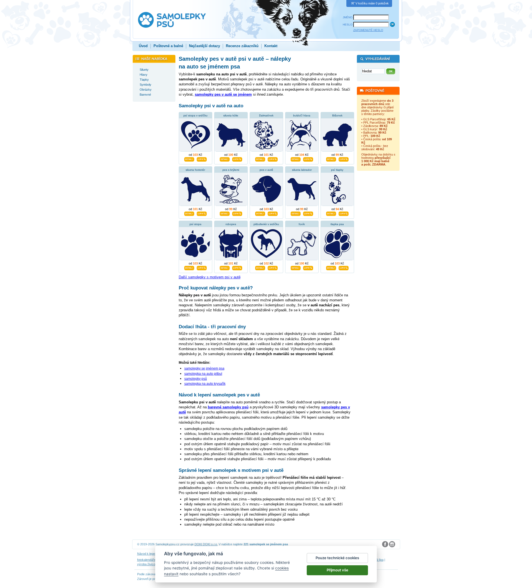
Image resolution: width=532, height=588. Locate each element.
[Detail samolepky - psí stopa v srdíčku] (189, 158)
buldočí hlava (301, 115)
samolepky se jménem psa (204, 368)
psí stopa (195, 224)
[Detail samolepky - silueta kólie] (225, 158)
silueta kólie (230, 115)
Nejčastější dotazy (204, 46)
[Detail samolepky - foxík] (296, 267)
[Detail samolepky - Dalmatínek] (260, 158)
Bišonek (337, 115)
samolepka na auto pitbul (203, 374)
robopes (231, 224)
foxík (302, 224)
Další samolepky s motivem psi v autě (210, 277)
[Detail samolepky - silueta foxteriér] (189, 213)
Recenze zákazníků (242, 46)
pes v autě (266, 169)
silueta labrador (302, 169)
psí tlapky (337, 169)
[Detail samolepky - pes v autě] (260, 213)
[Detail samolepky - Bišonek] (331, 158)
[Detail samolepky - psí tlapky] (331, 213)
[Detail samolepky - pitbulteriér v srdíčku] (260, 267)
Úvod (143, 46)
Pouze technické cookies (337, 558)
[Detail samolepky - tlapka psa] (331, 267)
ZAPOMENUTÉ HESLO (368, 30)
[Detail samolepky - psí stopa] (189, 267)
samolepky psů (195, 379)
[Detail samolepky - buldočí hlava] (296, 158)
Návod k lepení (147, 553)
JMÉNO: (348, 17)
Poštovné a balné (168, 46)
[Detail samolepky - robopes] (225, 267)
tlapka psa (337, 224)
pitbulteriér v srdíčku (266, 224)
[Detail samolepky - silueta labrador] (296, 213)
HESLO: (348, 24)
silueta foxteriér (195, 169)
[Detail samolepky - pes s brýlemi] (225, 213)
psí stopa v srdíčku (195, 115)
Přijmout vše (337, 570)
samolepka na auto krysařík (205, 384)
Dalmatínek (266, 115)
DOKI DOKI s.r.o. (206, 544)
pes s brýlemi (230, 169)
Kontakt (270, 46)
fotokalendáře (146, 559)
